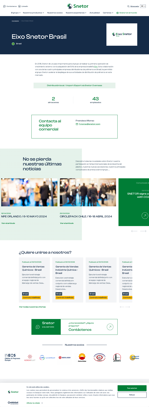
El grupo (15, 13)
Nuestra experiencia (75, 13)
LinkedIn (24, 6)
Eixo (96, 67)
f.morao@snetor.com (89, 124)
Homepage (15, 21)
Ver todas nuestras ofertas (32, 307)
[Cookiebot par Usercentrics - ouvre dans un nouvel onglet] (13, 403)
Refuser (132, 395)
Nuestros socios (55, 13)
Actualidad (95, 13)
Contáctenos (11, 6)
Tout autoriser (132, 388)
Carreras (107, 13)
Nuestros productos (32, 13)
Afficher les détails (33, 403)
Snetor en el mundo (128, 13)
